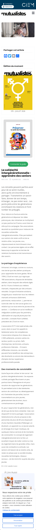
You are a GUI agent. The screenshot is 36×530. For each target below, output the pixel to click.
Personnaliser (18, 520)
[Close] (34, 490)
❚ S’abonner (7, 7)
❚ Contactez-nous (8, 5)
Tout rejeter (18, 526)
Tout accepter (18, 515)
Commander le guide (18, 164)
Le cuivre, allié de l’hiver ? (21, 482)
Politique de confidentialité (11, 510)
